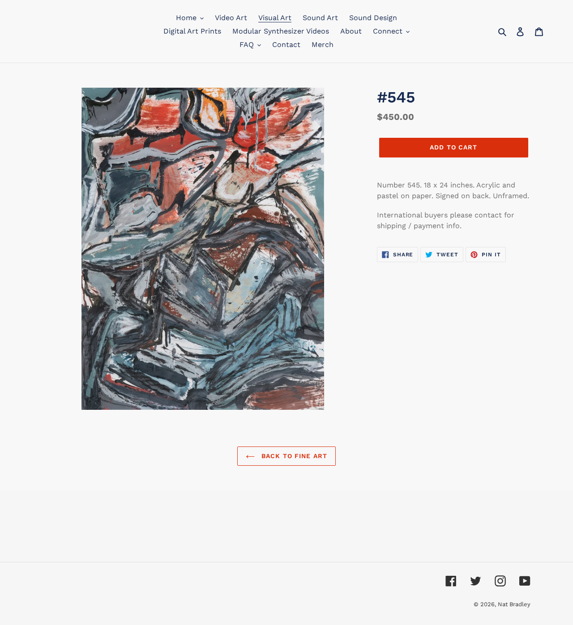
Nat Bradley (514, 604)
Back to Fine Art (293, 455)
